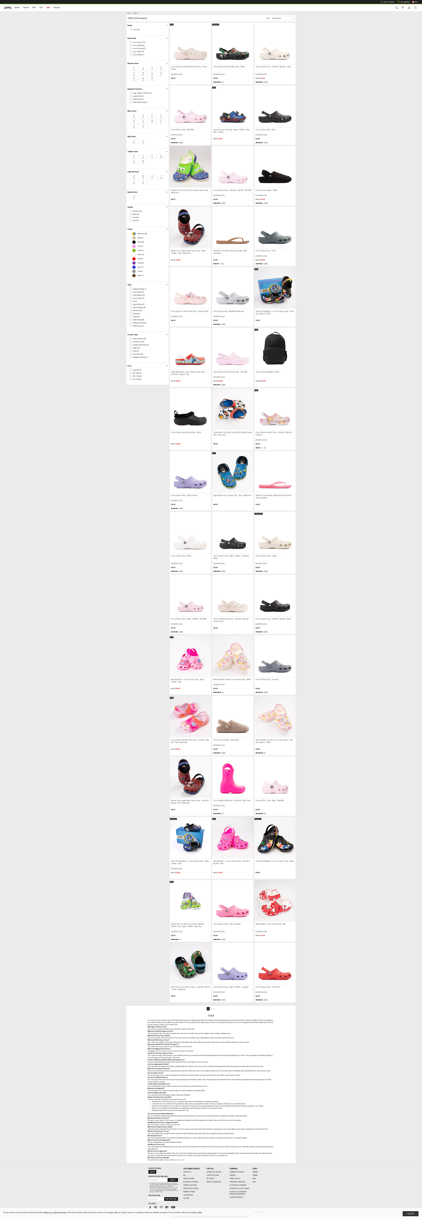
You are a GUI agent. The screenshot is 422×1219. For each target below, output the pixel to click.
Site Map (186, 1198)
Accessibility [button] (405, 2)
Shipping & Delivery (190, 1185)
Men (254, 1178)
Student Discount (212, 1175)
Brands (255, 1172)
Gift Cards (210, 1178)
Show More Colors (177, 74)
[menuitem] (17, 7)
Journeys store (180, 1160)
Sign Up (152, 1172)
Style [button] (129, 285)
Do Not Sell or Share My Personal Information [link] (238, 1193)
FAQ (184, 1175)
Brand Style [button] (131, 38)
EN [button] (415, 2)
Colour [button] (130, 229)
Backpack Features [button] (134, 89)
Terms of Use (171, 1187)
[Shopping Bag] (416, 7)
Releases (57, 7)
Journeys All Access (213, 1172)
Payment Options (189, 1192)
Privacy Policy (235, 1178)
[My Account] (409, 8)
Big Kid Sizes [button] (132, 192)
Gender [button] (130, 207)
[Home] (8, 7)
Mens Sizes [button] (131, 111)
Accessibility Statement (238, 1185)
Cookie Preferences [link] (236, 1197)
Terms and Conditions (237, 1182)
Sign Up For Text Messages (158, 1176)
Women (255, 1175)
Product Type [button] (132, 335)
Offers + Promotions (213, 1182)
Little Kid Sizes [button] (133, 172)
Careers (233, 1175)
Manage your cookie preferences (55, 1212)
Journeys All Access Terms (239, 1188)
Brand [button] (129, 25)
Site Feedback (188, 1195)
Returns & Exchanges (191, 1182)
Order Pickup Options (190, 1188)
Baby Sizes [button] (131, 136)
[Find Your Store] (403, 7)
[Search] (397, 7)
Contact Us (187, 1172)
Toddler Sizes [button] (132, 152)
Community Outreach (237, 1172)
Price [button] (129, 366)
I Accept (411, 1214)
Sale (48, 7)
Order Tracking (389, 2)
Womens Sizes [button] (133, 63)
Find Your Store (154, 1195)
